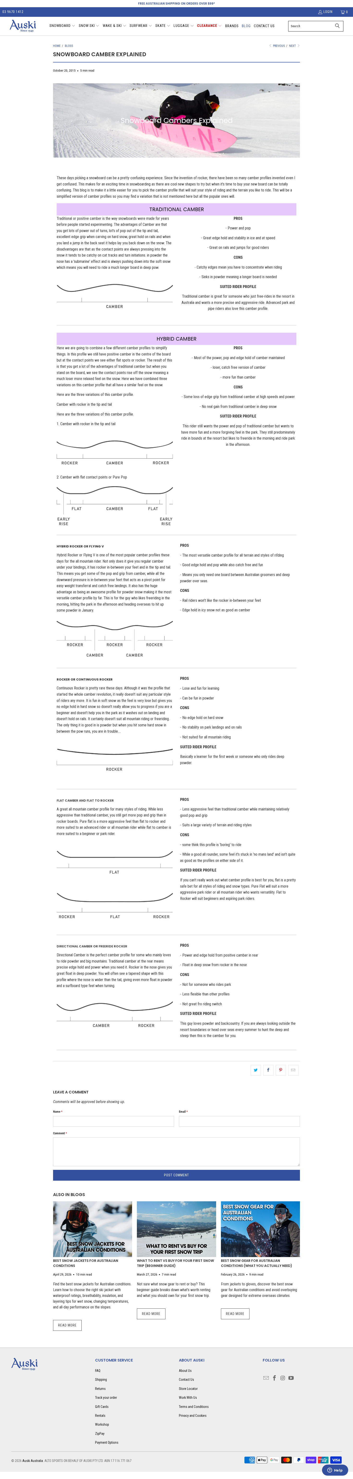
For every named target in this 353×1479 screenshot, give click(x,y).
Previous (278, 46)
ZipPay (99, 1434)
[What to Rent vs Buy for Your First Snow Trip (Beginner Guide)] (176, 1229)
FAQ (97, 1371)
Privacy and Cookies (193, 1416)
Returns (100, 1389)
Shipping (101, 1379)
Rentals (100, 1416)
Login (328, 12)
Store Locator (188, 1389)
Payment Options (106, 1442)
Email (183, 1111)
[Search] (337, 26)
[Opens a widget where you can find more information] (335, 1471)
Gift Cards (102, 1407)
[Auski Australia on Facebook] (274, 1378)
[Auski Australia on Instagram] (283, 1378)
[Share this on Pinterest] (281, 1070)
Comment (60, 1133)
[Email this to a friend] (293, 1070)
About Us (185, 1371)
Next (293, 46)
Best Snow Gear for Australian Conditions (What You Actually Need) (256, 1263)
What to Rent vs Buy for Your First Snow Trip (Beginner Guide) (175, 1263)
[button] (62, 26)
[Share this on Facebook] (268, 1070)
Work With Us (188, 1397)
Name (57, 1111)
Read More (67, 1325)
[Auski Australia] (23, 26)
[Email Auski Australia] (266, 1378)
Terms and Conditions (194, 1407)
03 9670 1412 (13, 12)
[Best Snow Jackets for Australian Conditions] (92, 1229)
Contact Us (186, 1379)
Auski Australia (32, 1461)
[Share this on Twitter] (256, 1070)
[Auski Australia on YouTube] (291, 1378)
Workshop (102, 1424)
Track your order (106, 1397)
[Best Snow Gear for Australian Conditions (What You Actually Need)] (260, 1229)
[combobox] (315, 26)
